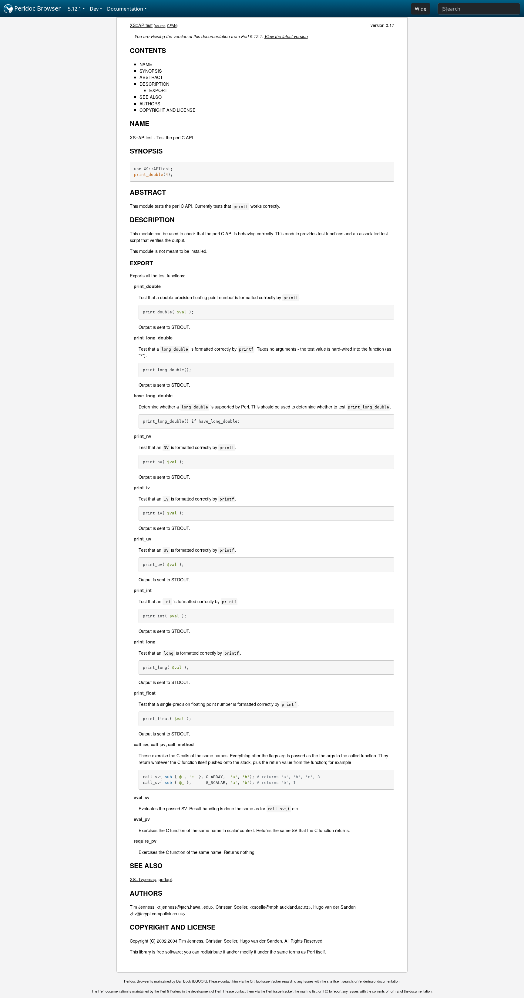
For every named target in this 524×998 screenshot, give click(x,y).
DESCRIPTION (154, 84)
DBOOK (199, 981)
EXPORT (158, 90)
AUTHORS (149, 103)
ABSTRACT (151, 77)
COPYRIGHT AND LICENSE (167, 110)
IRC (325, 991)
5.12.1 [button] (74, 8)
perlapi (165, 879)
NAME (145, 64)
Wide (420, 8)
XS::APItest (141, 25)
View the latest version (286, 36)
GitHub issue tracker (265, 981)
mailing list (308, 991)
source (160, 25)
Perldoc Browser (37, 8)
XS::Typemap (143, 879)
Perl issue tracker (279, 991)
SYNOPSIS (150, 71)
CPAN (171, 25)
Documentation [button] (125, 8)
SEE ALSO (150, 97)
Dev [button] (94, 8)
